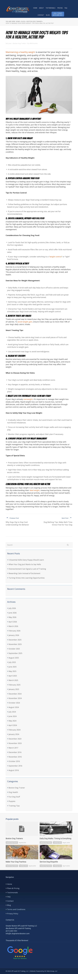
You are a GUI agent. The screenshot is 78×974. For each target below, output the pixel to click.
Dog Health (13, 792)
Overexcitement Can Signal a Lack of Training (27, 569)
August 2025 (14, 658)
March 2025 (13, 680)
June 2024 (12, 716)
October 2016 (14, 761)
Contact (41, 15)
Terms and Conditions (16, 909)
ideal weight (35, 490)
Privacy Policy (12, 913)
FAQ (65, 8)
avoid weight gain (25, 322)
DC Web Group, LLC (51, 971)
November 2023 (15, 743)
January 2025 (14, 689)
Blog (48, 15)
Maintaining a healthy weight (20, 52)
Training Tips (14, 806)
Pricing (60, 8)
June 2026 (12, 613)
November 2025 (15, 644)
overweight (28, 399)
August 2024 (14, 707)
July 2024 (12, 712)
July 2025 (12, 662)
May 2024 (12, 721)
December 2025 (15, 640)
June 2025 (12, 667)
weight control (56, 256)
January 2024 (14, 734)
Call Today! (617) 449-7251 (57, 14)
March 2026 (13, 626)
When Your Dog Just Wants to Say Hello (25, 564)
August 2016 (14, 770)
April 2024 (13, 725)
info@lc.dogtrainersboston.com (17, 934)
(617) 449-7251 (11, 931)
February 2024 (14, 730)
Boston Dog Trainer (17, 788)
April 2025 (13, 676)
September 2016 (15, 766)
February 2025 (14, 685)
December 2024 (15, 694)
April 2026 (13, 622)
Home (35, 8)
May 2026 (12, 617)
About (41, 8)
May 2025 (12, 671)
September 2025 (15, 653)
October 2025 (14, 649)
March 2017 (13, 748)
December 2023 (15, 739)
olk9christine (33, 43)
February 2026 (14, 631)
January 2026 (14, 635)
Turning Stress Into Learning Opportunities (27, 578)
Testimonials (50, 8)
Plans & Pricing (13, 888)
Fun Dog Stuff (14, 797)
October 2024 (14, 703)
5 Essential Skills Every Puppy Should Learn (26, 560)
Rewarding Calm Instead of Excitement (24, 573)
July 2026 (12, 608)
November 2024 (15, 698)
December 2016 (15, 752)
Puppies (12, 801)
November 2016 (15, 757)
